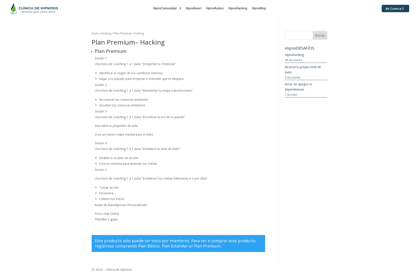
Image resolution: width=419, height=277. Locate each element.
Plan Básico (149, 245)
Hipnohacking (294, 55)
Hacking (106, 33)
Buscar (320, 35)
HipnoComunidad (165, 9)
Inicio (95, 33)
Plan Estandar (175, 245)
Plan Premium (207, 245)
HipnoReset (193, 9)
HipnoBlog (259, 9)
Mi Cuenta (393, 9)
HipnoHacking (237, 9)
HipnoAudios (215, 9)
